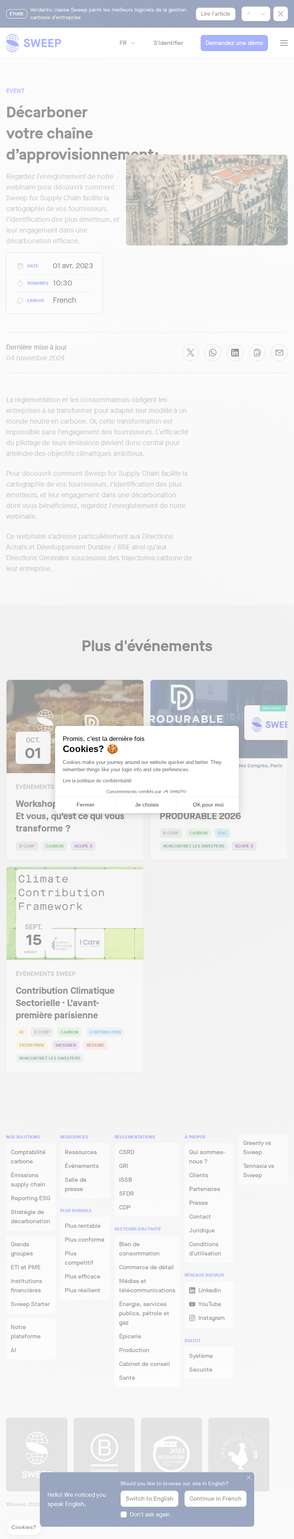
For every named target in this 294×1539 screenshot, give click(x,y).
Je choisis (147, 805)
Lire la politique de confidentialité (97, 781)
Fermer (86, 805)
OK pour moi (208, 805)
